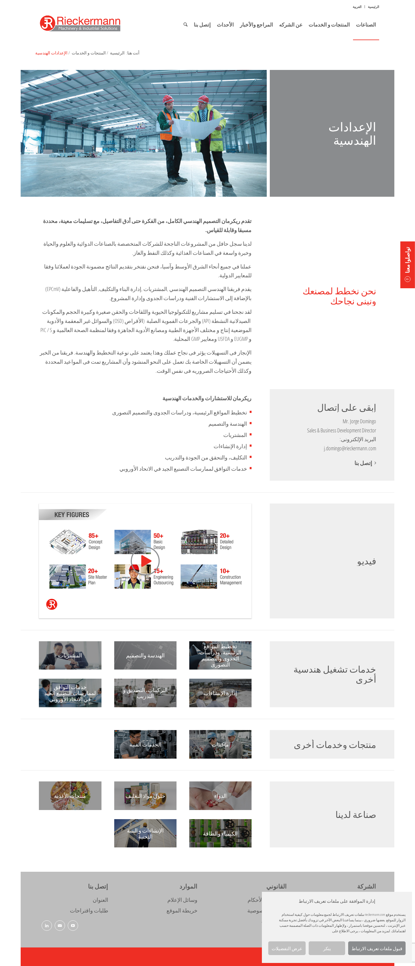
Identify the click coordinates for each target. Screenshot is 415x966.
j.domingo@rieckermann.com (350, 448)
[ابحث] (185, 24)
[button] (407, 264)
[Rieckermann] (87, 24)
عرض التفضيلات (287, 948)
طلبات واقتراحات (89, 910)
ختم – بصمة (273, 921)
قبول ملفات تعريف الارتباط (377, 948)
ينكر (327, 948)
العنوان (100, 899)
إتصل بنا (363, 462)
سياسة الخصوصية (266, 910)
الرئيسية (373, 6)
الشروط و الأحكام (267, 899)
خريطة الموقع (181, 910)
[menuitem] (372, 6)
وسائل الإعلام (182, 899)
